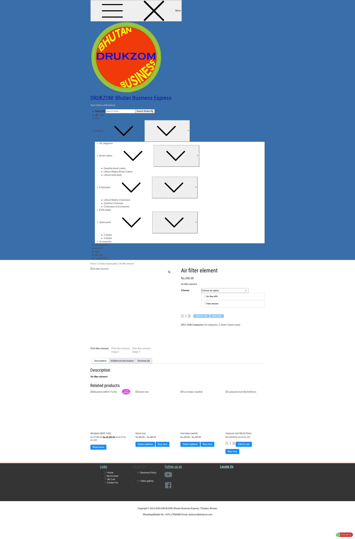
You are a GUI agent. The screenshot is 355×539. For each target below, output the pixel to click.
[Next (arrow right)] (350, 269)
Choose (185, 290)
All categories (106, 143)
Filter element (212, 304)
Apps (97, 251)
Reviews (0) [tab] (144, 361)
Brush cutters (105, 156)
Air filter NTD (212, 296)
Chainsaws (104, 187)
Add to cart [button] (244, 444)
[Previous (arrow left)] (5, 269)
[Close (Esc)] (352, 3)
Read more (98, 447)
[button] (169, 272)
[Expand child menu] (167, 131)
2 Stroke (108, 235)
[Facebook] (168, 485)
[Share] (346, 3)
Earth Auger (105, 210)
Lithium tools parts (113, 175)
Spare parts (105, 222)
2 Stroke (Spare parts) (108, 264)
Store (97, 118)
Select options (145, 444)
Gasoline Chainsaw (113, 203)
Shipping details (101, 245)
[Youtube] (168, 474)
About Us (99, 248)
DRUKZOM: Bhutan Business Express (131, 98)
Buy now (217, 316)
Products (99, 130)
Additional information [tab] (122, 361)
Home (93, 264)
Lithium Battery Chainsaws (117, 200)
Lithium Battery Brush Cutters (118, 171)
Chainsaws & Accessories (116, 206)
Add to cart (201, 316)
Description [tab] (100, 361)
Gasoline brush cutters (115, 168)
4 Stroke (108, 238)
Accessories (105, 241)
